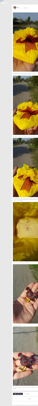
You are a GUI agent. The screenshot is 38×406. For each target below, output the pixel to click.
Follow (26, 7)
